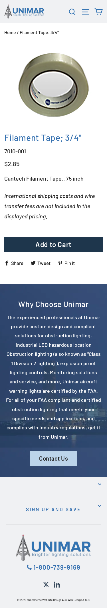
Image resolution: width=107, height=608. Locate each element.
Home (10, 32)
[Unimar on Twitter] (46, 583)
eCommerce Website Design (44, 599)
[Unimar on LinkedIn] (57, 583)
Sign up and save (53, 509)
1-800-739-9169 (56, 567)
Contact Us (53, 458)
